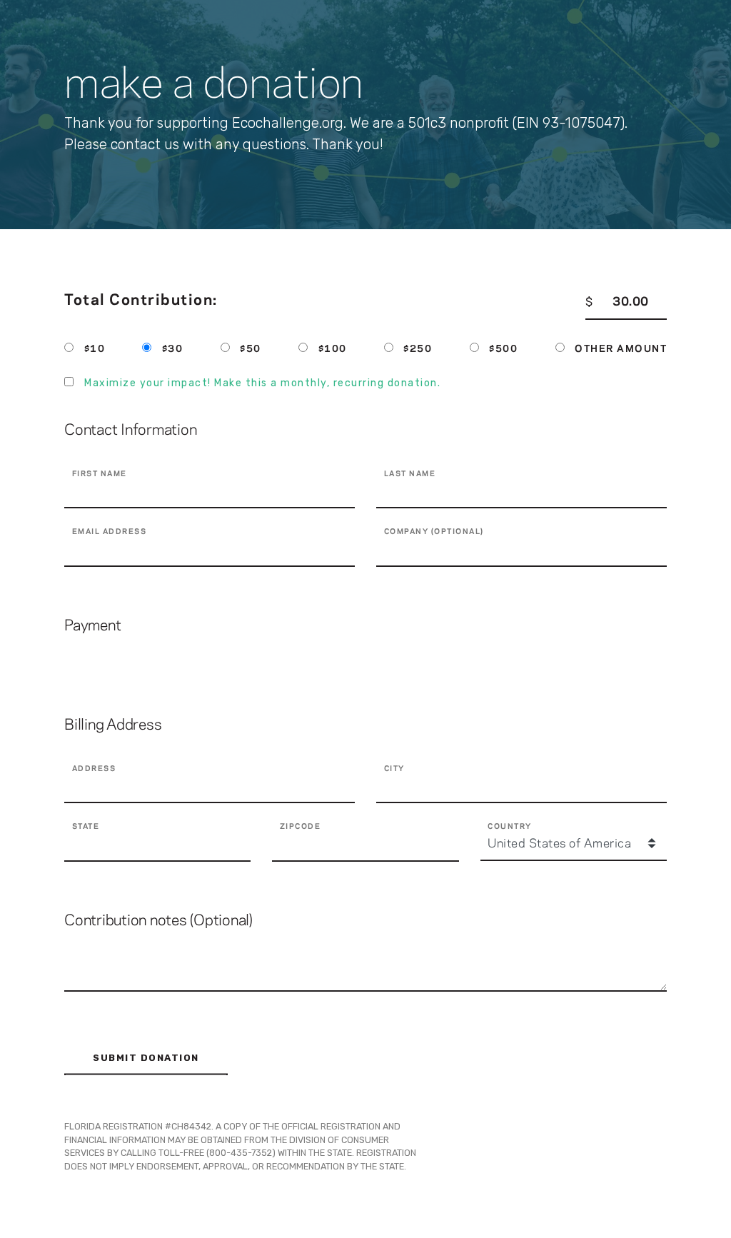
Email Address (109, 531)
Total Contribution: (141, 300)
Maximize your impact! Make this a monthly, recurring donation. (262, 383)
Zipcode (300, 826)
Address (94, 769)
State (86, 826)
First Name (99, 474)
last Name (410, 474)
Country (510, 826)
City (394, 769)
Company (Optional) (434, 531)
